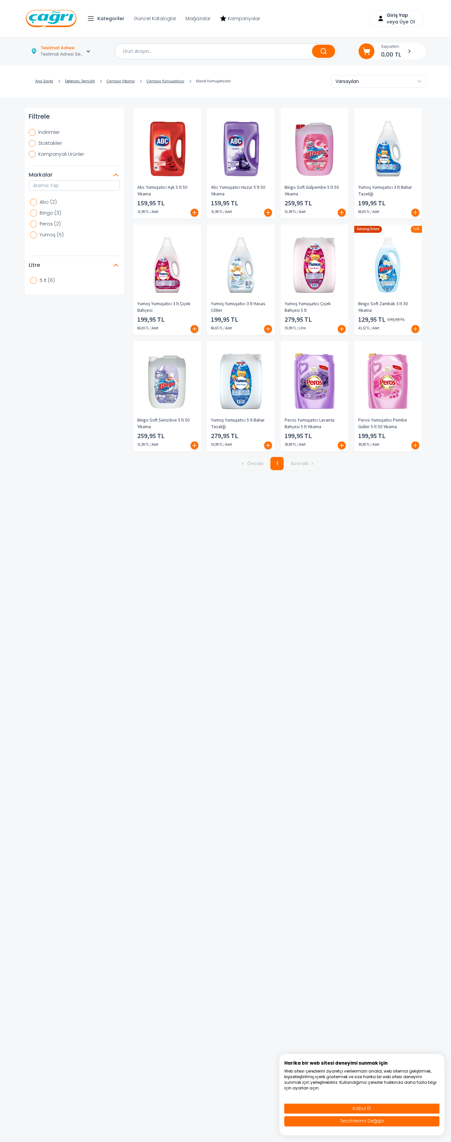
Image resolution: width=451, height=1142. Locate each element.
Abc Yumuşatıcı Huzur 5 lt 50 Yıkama (238, 190)
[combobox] (378, 81)
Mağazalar (198, 18)
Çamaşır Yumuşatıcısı (165, 81)
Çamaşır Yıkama (121, 81)
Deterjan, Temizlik (80, 81)
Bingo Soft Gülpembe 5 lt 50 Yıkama (312, 190)
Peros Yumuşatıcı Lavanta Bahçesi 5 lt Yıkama (309, 423)
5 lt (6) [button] (47, 280)
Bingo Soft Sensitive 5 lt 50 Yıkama (163, 423)
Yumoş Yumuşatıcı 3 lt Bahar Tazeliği (385, 190)
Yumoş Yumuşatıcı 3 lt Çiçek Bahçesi (164, 307)
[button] (107, 18)
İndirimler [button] (49, 132)
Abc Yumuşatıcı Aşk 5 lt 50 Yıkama (162, 190)
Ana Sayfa (44, 81)
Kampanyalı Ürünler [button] (61, 154)
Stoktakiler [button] (50, 143)
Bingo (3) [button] (50, 213)
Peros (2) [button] (50, 224)
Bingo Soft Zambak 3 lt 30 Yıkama (383, 307)
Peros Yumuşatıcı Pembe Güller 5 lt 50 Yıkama (382, 423)
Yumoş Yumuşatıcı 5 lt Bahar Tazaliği (238, 423)
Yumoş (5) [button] (52, 234)
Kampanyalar (244, 18)
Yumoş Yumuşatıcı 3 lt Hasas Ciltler (238, 307)
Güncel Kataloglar (155, 18)
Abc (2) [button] (48, 202)
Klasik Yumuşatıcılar (213, 81)
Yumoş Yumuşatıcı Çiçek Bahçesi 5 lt (308, 307)
